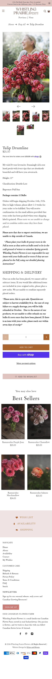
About (5, 550)
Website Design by (26, 647)
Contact (6, 556)
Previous (22, 17)
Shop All (21, 24)
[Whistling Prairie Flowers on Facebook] (21, 634)
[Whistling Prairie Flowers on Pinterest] (27, 634)
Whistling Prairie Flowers (20, 644)
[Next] (33, 106)
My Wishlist (8, 560)
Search (5, 586)
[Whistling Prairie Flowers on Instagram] (33, 634)
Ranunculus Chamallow (39, 442)
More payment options (26, 363)
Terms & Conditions (11, 580)
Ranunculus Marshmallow (13, 494)
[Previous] (19, 106)
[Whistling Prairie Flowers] (26, 11)
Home (11, 24)
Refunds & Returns (11, 573)
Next (31, 17)
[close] (49, 3)
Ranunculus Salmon (39, 492)
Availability (7, 553)
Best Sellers (26, 398)
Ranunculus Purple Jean (13, 442)
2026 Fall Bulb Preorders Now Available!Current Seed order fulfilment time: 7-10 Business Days (26, 3)
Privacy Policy (8, 576)
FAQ (5, 583)
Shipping (6, 570)
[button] (26, 376)
